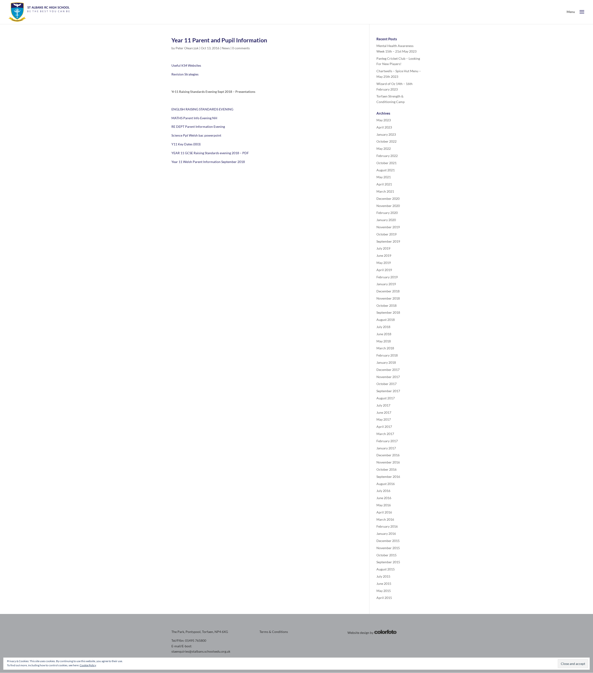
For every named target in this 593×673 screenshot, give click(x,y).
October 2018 (386, 305)
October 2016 (386, 469)
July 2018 (383, 327)
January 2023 (386, 134)
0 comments (241, 48)
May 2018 (383, 341)
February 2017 (387, 441)
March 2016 (385, 519)
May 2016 (383, 505)
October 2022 (386, 141)
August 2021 (385, 170)
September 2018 (388, 312)
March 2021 (385, 191)
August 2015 (385, 569)
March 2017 (385, 434)
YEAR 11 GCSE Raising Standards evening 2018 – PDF (210, 153)
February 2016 (387, 526)
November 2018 (388, 298)
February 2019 (387, 277)
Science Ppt (179, 135)
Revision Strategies (185, 74)
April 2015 (384, 598)
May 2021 (383, 177)
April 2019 (384, 270)
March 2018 (385, 348)
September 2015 (388, 562)
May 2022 (383, 148)
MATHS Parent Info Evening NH (194, 118)
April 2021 (384, 184)
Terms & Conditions (273, 632)
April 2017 (384, 427)
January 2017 (386, 448)
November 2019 (388, 227)
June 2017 (383, 412)
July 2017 (383, 405)
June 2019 (383, 255)
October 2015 (386, 555)
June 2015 (383, 583)
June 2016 (383, 498)
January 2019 (386, 284)
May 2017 (383, 419)
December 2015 (388, 541)
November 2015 (388, 548)
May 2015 (383, 591)
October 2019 (386, 234)
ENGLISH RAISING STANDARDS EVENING (202, 109)
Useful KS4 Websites (186, 65)
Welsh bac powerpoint (205, 135)
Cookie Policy (88, 665)
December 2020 (388, 198)
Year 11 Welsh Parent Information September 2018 (208, 162)
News (226, 48)
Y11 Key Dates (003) (186, 144)
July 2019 (383, 248)
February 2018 (387, 355)
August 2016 (385, 484)
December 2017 (388, 370)
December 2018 (388, 291)
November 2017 (388, 377)
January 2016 (386, 533)
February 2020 (387, 213)
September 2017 (388, 391)
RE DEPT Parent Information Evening (198, 126)
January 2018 (386, 362)
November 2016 (388, 462)
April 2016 (384, 512)
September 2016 (388, 477)
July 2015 (383, 576)
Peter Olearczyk (187, 48)
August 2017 (385, 398)
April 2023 (384, 127)
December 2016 (388, 455)
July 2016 (383, 491)
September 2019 (388, 241)
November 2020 (388, 206)
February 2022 (387, 156)
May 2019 (383, 263)
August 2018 (385, 320)
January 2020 (386, 220)
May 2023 (383, 120)
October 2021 (386, 163)
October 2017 (386, 384)
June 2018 (383, 334)
